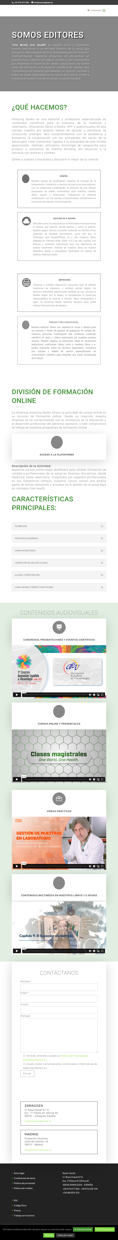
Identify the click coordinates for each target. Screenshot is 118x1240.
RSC (16, 1200)
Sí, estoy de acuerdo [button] (83, 1229)
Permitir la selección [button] (104, 1229)
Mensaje (25, 1015)
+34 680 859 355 (71, 1192)
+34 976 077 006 (21, 2)
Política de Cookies (23, 1188)
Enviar (27, 1073)
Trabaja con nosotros (24, 1215)
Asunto (24, 1004)
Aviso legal (19, 1173)
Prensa (17, 1210)
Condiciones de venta (24, 1178)
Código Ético (20, 1205)
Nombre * (25, 981)
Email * (24, 992)
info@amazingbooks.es (38, 1121)
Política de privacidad (24, 1183)
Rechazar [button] (49, 1235)
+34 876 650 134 (89, 1188)
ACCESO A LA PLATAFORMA (57, 454)
